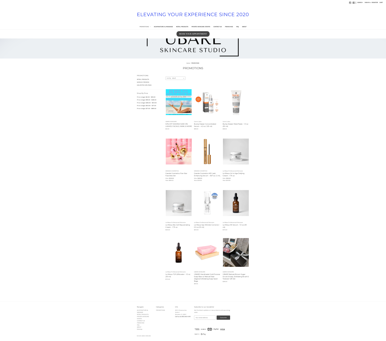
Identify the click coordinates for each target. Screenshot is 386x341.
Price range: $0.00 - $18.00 (146, 97)
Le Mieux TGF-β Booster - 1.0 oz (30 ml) (177, 275)
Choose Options (178, 104)
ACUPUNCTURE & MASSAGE (163, 27)
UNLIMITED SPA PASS (144, 85)
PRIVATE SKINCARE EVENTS (200, 27)
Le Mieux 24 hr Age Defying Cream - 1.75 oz (233, 174)
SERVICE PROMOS (143, 82)
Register (375, 2)
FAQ (237, 27)
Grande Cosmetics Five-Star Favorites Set (176, 174)
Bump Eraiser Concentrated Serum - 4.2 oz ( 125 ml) (205, 125)
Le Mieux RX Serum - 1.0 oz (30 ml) (235, 226)
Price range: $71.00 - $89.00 (146, 108)
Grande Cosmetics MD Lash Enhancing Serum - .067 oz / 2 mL (207, 174)
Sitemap (139, 329)
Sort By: (169, 78)
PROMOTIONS (144, 27)
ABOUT (244, 27)
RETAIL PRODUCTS (182, 27)
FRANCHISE (229, 27)
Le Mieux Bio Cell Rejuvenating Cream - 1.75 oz (177, 226)
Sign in (367, 2)
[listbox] (178, 78)
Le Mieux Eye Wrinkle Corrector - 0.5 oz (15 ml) (207, 226)
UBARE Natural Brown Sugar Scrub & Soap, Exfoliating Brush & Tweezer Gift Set (236, 276)
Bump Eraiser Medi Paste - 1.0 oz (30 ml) (235, 125)
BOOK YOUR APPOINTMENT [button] (193, 34)
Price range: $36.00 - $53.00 (147, 103)
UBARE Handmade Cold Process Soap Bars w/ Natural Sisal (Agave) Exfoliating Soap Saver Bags (207, 277)
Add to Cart (207, 104)
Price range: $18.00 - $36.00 (146, 100)
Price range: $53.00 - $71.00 (146, 105)
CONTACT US (217, 27)
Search (359, 2)
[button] (193, 48)
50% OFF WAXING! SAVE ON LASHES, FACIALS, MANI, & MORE (178, 125)
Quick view (177, 100)
